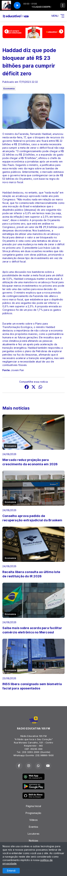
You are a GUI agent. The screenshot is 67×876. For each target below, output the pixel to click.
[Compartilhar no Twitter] (33, 387)
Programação (33, 813)
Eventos (33, 826)
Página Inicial (33, 806)
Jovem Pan (17, 370)
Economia (9, 88)
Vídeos (33, 819)
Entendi (11, 870)
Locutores (33, 833)
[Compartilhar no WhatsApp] (40, 387)
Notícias (33, 840)
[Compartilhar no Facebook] (27, 387)
